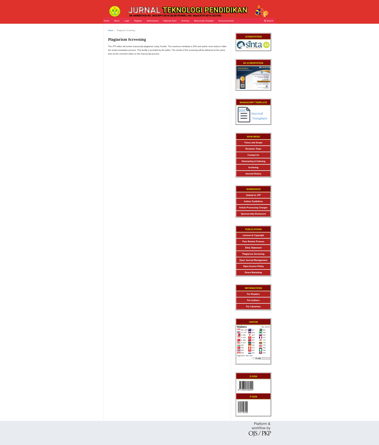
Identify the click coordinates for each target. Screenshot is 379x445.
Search (269, 21)
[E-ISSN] (245, 391)
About (116, 21)
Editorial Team (170, 21)
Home (106, 21)
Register (138, 21)
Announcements (226, 21)
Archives (185, 21)
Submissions (153, 21)
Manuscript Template (204, 21)
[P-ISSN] (242, 414)
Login (126, 21)
